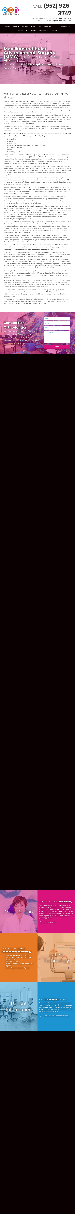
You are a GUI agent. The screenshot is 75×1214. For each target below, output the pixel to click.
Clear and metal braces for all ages (17, 955)
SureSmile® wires (11, 961)
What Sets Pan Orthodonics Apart (55, 1016)
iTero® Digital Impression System (17, 968)
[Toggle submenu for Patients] (26, 30)
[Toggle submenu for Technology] (69, 26)
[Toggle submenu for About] (19, 26)
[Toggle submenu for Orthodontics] (34, 26)
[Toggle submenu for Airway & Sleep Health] (55, 26)
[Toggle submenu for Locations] (47, 30)
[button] (57, 347)
